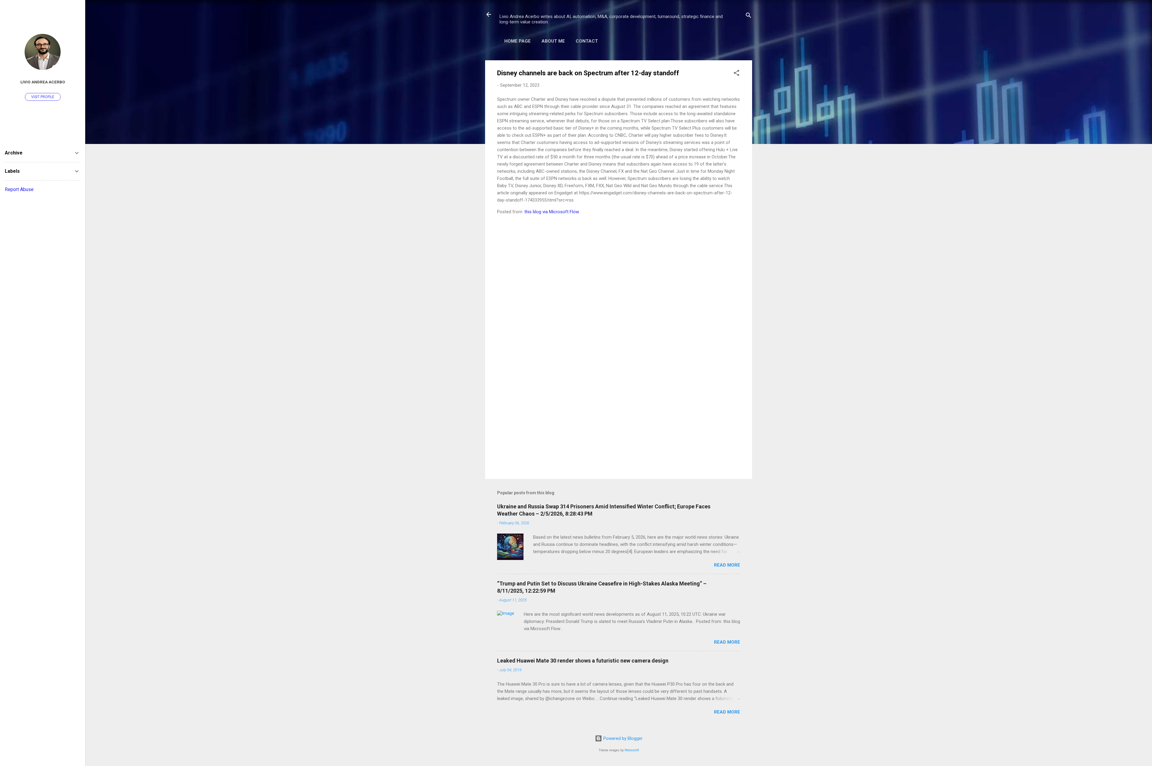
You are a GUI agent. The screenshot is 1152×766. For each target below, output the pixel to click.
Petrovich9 (632, 750)
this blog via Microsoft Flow (551, 211)
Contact (587, 41)
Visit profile (42, 97)
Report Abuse (19, 189)
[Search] (748, 16)
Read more (727, 565)
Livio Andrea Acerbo (42, 81)
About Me (553, 41)
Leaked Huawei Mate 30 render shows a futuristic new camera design (582, 660)
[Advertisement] (618, 423)
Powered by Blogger (622, 738)
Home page (517, 41)
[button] (736, 74)
